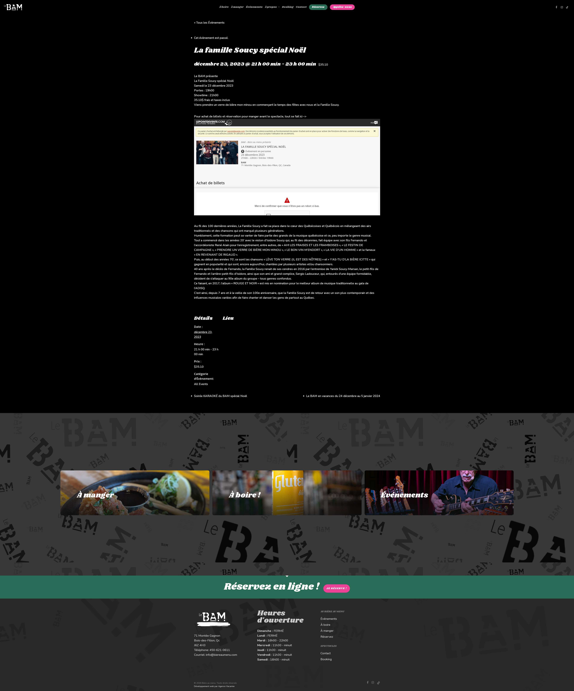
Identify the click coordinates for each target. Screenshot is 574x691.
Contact (325, 653)
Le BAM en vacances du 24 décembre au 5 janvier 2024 (343, 396)
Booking (326, 659)
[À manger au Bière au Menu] (135, 493)
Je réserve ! (336, 588)
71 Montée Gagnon (207, 636)
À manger (326, 631)
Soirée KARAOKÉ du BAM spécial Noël (220, 396)
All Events (201, 384)
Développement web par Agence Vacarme (214, 686)
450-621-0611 (220, 650)
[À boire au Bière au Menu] (287, 493)
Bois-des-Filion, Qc (207, 640)
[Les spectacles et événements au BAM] (439, 493)
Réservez (326, 637)
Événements (328, 619)
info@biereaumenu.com (221, 655)
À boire (325, 625)
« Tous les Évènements (209, 23)
